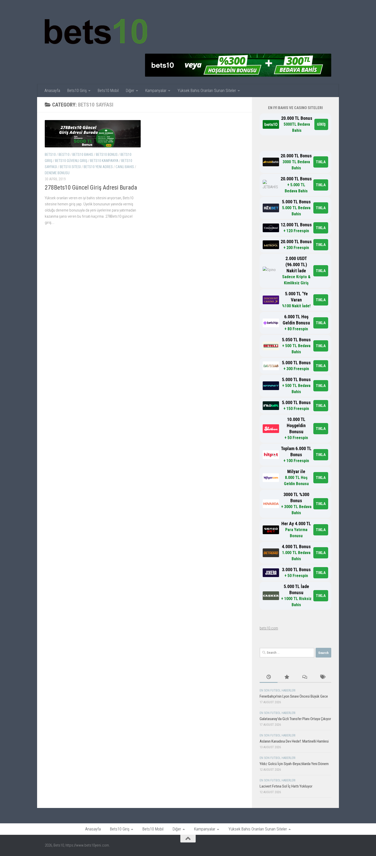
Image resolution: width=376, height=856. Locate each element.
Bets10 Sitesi (70, 167)
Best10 (64, 155)
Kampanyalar (156, 90)
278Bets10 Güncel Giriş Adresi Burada (91, 187)
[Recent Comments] (304, 677)
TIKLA (321, 162)
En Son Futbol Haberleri (277, 690)
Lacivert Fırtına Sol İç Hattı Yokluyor (286, 786)
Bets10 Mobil (108, 90)
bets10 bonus (107, 155)
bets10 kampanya (104, 161)
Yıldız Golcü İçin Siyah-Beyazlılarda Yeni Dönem (294, 763)
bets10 (50, 155)
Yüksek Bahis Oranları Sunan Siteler (207, 90)
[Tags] (322, 677)
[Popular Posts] (286, 677)
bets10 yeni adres (98, 167)
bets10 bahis (82, 155)
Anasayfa (52, 90)
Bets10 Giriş (77, 90)
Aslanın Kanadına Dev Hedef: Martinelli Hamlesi (294, 741)
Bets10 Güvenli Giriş (71, 161)
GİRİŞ (321, 124)
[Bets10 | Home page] (96, 30)
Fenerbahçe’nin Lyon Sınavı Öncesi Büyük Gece (294, 696)
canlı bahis (125, 167)
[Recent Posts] (269, 677)
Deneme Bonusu (57, 173)
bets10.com (269, 628)
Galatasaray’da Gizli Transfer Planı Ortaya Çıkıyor (295, 719)
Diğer (130, 90)
